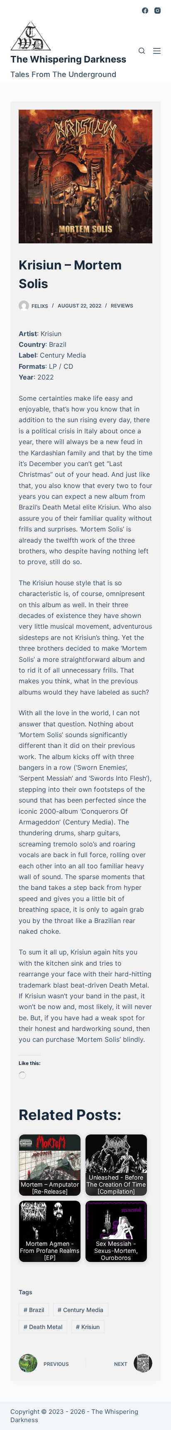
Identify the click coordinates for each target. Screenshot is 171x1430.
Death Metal (43, 1326)
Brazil (34, 1309)
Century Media (80, 1309)
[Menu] (157, 51)
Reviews (122, 306)
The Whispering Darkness (68, 59)
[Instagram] (157, 10)
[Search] (142, 51)
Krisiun (88, 1326)
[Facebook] (145, 10)
